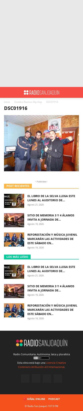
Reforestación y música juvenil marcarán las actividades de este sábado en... (52, 239)
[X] (47, 379)
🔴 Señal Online (34, 399)
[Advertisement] (41, 43)
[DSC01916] (41, 170)
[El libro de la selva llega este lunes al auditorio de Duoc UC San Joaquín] (14, 201)
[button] (6, 92)
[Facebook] (25, 379)
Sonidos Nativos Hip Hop (28, 102)
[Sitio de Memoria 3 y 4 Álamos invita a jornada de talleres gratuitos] (14, 220)
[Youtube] (58, 379)
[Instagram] (36, 378)
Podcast (54, 399)
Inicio (7, 102)
